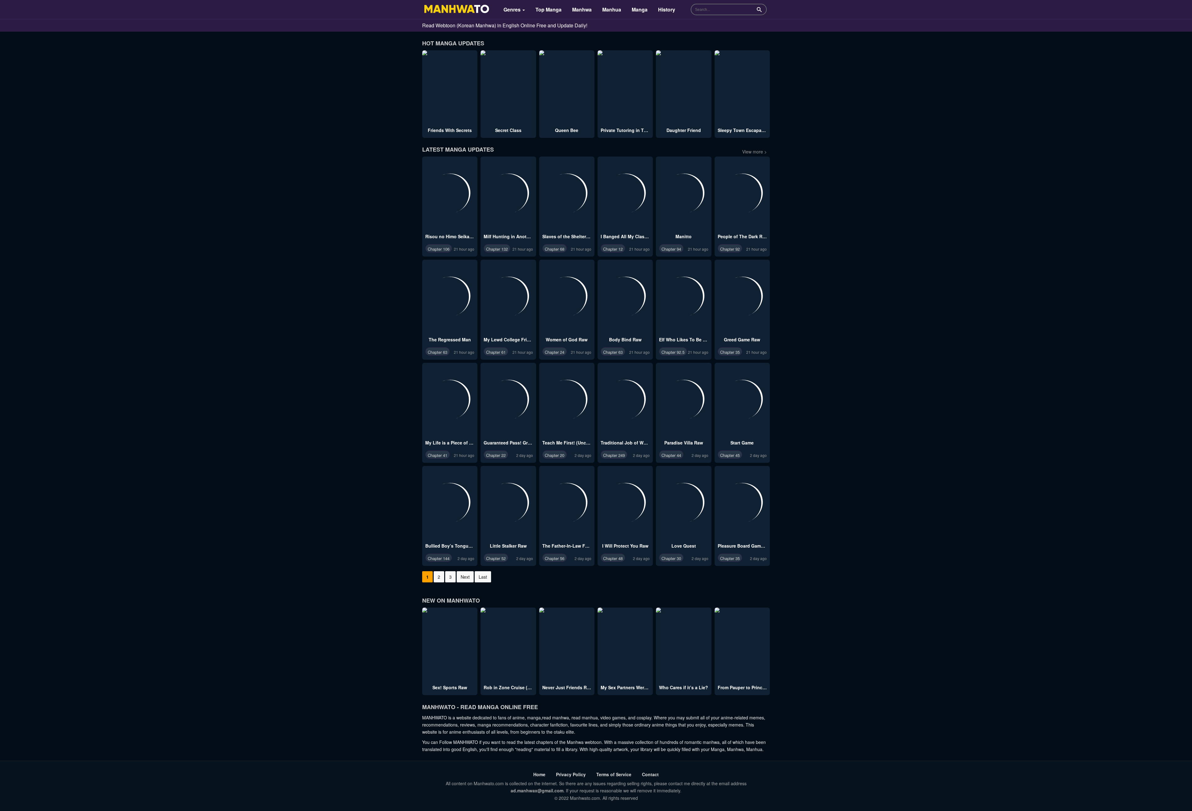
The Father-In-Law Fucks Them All (578, 546)
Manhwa (582, 9)
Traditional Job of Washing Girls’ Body (642, 443)
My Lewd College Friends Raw (516, 339)
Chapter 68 (554, 249)
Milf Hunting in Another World (515, 236)
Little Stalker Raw (508, 546)
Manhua (611, 9)
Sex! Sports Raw (449, 687)
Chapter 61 (496, 352)
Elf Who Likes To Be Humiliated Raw (697, 339)
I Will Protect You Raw (625, 546)
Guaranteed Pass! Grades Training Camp (527, 443)
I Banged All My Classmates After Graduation (648, 236)
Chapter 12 (613, 249)
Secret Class (508, 130)
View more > (754, 151)
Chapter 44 (671, 455)
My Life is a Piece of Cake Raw (457, 443)
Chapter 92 (730, 249)
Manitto (683, 236)
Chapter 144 (438, 558)
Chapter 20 (554, 455)
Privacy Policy (571, 774)
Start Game (742, 443)
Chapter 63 (437, 352)
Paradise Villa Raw (683, 443)
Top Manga (548, 9)
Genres (512, 9)
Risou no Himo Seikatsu (450, 236)
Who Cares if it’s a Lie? (683, 687)
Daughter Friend (683, 130)
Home (539, 774)
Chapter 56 (554, 558)
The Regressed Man (450, 339)
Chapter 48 (613, 558)
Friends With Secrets (450, 130)
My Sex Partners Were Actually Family (640, 687)
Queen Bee (566, 130)
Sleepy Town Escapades (743, 130)
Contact (650, 774)
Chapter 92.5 (672, 352)
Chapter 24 (554, 352)
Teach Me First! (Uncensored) (573, 443)
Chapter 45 (730, 455)
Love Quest (683, 546)
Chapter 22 (496, 455)
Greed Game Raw (742, 339)
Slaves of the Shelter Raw (569, 236)
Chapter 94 (671, 249)
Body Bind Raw (625, 339)
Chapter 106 (438, 249)
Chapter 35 (730, 352)
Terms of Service (613, 774)
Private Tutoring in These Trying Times (642, 130)
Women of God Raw (567, 339)
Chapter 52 (496, 558)
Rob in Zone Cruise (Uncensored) (519, 687)
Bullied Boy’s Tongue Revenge (458, 546)
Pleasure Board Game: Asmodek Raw (757, 546)
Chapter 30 (671, 558)
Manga (640, 9)
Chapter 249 (614, 455)
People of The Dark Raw (743, 236)
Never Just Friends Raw (567, 687)
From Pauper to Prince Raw (746, 687)
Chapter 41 (437, 455)
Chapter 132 (497, 249)
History (666, 9)
